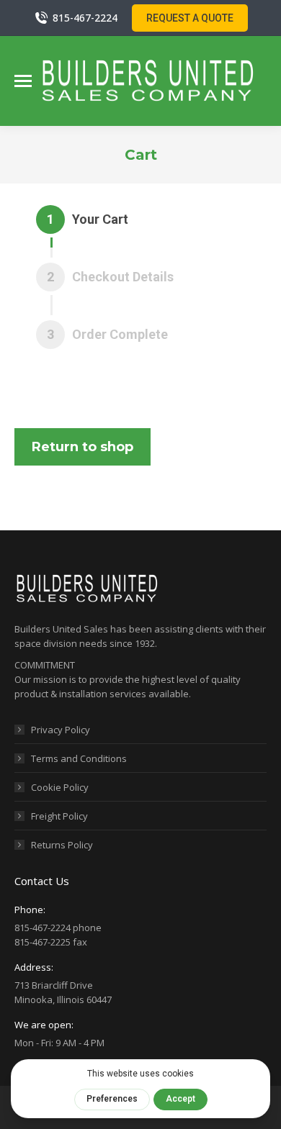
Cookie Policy (60, 787)
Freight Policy (59, 816)
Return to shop (82, 447)
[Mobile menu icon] (23, 81)
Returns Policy (62, 844)
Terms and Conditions (79, 758)
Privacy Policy (60, 729)
